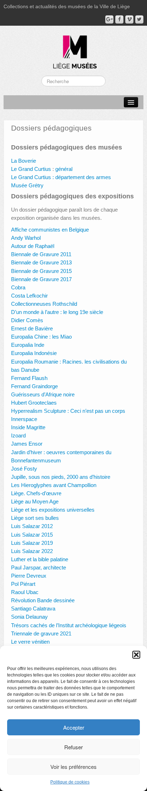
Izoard (18, 435)
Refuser (73, 747)
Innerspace (24, 419)
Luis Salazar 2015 (32, 535)
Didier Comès (27, 320)
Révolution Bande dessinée (43, 600)
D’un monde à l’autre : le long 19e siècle (57, 312)
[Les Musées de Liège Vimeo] (129, 19)
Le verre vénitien (30, 642)
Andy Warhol (26, 238)
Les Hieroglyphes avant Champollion (53, 485)
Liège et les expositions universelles (53, 510)
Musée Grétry (27, 185)
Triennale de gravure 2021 (41, 633)
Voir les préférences (73, 766)
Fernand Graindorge (34, 386)
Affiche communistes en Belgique (50, 230)
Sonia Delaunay (29, 617)
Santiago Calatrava (33, 608)
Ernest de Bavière (32, 328)
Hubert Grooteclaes (34, 403)
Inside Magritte (28, 427)
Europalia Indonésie (34, 353)
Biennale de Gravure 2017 (41, 279)
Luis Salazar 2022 (32, 551)
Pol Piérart (23, 584)
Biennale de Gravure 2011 (41, 254)
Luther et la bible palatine (39, 559)
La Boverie (23, 161)
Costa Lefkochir (29, 296)
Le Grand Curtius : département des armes (61, 177)
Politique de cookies (70, 782)
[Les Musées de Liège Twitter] (139, 19)
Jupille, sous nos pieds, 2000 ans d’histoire (60, 477)
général (63, 169)
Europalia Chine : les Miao (41, 337)
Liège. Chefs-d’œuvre (36, 493)
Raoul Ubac (25, 592)
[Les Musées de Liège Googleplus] (109, 19)
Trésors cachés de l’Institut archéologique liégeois (68, 625)
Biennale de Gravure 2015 (41, 271)
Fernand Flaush (29, 378)
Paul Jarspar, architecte (38, 567)
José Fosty (24, 469)
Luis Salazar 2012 (32, 526)
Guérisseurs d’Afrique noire (43, 394)
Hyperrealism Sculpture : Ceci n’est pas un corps (68, 411)
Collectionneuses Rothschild (44, 304)
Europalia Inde (27, 345)
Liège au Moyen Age (35, 501)
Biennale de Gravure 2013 (41, 262)
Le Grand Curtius (31, 169)
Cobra (18, 287)
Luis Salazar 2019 (32, 543)
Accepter (73, 727)
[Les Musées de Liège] (73, 49)
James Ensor (26, 444)
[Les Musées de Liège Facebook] (119, 19)
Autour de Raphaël (32, 246)
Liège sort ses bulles (35, 518)
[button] (136, 654)
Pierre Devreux (28, 576)
